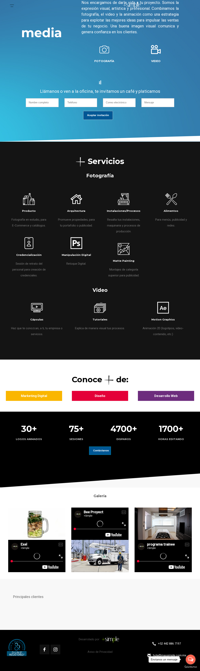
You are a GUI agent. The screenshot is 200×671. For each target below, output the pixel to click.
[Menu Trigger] (12, 5)
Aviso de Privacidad (100, 652)
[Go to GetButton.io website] (190, 667)
